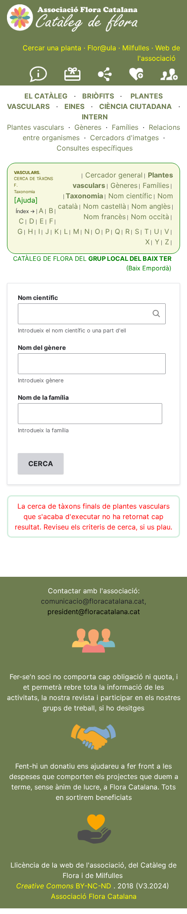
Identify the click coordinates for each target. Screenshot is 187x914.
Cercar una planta (52, 47)
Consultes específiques (95, 148)
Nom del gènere (42, 347)
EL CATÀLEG (45, 96)
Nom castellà (104, 206)
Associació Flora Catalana (94, 896)
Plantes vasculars (35, 127)
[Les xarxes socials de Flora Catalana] (105, 78)
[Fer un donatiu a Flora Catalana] (72, 79)
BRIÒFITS (99, 96)
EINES (74, 106)
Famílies (125, 127)
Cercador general (114, 175)
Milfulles (135, 47)
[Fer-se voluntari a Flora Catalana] (136, 78)
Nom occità (150, 216)
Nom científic (130, 195)
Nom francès (104, 216)
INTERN (95, 116)
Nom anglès (150, 206)
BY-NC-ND (63, 885)
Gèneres (87, 127)
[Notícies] (38, 80)
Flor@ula (101, 47)
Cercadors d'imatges (124, 137)
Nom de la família (43, 397)
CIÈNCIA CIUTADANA (135, 106)
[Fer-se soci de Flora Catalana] (169, 80)
